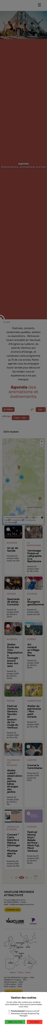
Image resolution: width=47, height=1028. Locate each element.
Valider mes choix (15, 1022)
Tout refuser (34, 1022)
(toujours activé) (25, 1011)
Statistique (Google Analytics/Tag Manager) (24, 1014)
